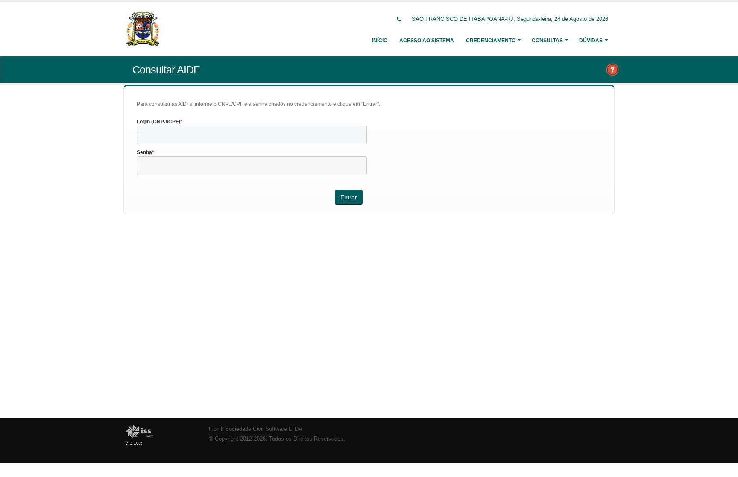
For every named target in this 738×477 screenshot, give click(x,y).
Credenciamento (490, 41)
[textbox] (252, 135)
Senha (144, 152)
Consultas (547, 41)
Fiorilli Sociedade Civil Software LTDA (255, 429)
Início (379, 41)
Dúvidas (591, 41)
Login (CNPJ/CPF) (158, 122)
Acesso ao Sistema (426, 41)
